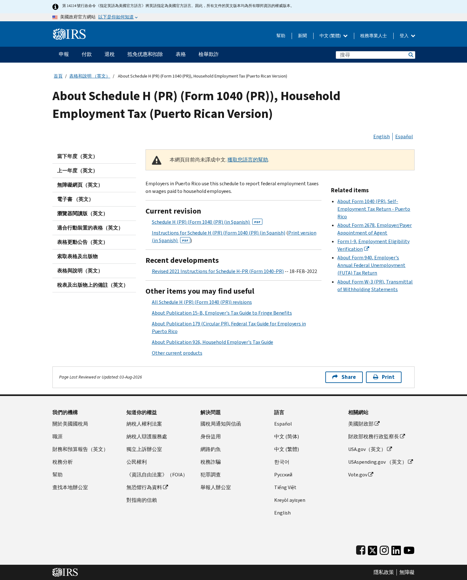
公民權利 (136, 462)
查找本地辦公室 (70, 487)
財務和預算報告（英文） (80, 449)
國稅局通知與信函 (220, 423)
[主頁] (69, 32)
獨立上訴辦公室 (144, 449)
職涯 (57, 436)
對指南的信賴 (141, 500)
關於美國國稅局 (70, 423)
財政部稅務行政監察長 (373, 436)
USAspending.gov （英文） (377, 462)
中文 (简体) (286, 436)
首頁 (58, 76)
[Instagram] (384, 549)
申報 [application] (64, 54)
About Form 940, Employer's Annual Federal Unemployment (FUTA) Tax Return (371, 265)
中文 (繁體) (331, 36)
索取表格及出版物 (77, 256)
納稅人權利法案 (144, 423)
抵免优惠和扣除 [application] (145, 54)
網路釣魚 (210, 449)
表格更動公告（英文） (82, 242)
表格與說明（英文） (80, 270)
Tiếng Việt (285, 487)
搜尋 (410, 55)
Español (404, 136)
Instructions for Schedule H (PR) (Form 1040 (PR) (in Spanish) (218, 232)
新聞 (302, 36)
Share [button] (349, 377)
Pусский (283, 474)
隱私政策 (384, 572)
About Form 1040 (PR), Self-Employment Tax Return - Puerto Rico (373, 209)
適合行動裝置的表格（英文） (90, 227)
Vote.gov (357, 474)
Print (388, 377)
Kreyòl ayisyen (289, 500)
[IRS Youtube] (409, 549)
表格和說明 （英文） (89, 76)
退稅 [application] (110, 54)
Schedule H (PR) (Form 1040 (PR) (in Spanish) (206, 222)
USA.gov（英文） (367, 449)
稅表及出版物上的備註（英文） (92, 285)
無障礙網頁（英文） (80, 184)
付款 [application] (87, 54)
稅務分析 (62, 462)
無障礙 (407, 572)
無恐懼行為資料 (144, 487)
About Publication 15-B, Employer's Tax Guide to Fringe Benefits (222, 313)
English (381, 136)
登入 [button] (404, 36)
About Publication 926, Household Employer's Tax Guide (212, 342)
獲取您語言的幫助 (247, 159)
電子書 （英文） (75, 199)
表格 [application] (181, 54)
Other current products (177, 353)
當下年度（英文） (77, 156)
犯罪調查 (210, 474)
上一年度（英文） (77, 170)
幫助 (280, 36)
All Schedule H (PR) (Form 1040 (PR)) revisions (202, 302)
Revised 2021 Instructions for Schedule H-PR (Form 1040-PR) (218, 271)
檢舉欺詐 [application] (209, 54)
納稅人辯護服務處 (146, 436)
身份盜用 (210, 436)
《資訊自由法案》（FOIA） (157, 474)
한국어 (281, 462)
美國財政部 (361, 423)
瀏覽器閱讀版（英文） (82, 213)
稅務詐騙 (210, 462)
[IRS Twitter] (372, 549)
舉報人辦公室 (215, 487)
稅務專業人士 (373, 36)
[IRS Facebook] (360, 549)
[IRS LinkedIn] (396, 549)
